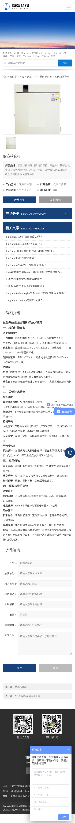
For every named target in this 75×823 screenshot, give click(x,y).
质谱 (53, 56)
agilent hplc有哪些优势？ (22, 258)
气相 (12, 56)
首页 (21, 76)
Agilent (36, 56)
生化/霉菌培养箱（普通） (29, 696)
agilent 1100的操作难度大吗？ (25, 236)
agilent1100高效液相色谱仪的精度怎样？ (31, 251)
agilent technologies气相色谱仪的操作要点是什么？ (37, 293)
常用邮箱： (11, 604)
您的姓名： (11, 583)
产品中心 (32, 76)
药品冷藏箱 (21, 687)
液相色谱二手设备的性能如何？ (26, 286)
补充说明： (11, 635)
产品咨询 (19, 199)
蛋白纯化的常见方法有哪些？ (25, 279)
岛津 (16, 53)
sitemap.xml (28, 809)
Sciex (43, 53)
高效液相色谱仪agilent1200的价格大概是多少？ (35, 272)
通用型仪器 (46, 76)
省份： (13, 614)
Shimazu (25, 53)
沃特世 (62, 53)
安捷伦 (35, 53)
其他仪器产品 (62, 76)
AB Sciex (52, 53)
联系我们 (55, 199)
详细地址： (11, 625)
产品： (13, 563)
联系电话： (11, 594)
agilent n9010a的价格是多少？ (25, 243)
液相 (5, 56)
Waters (45, 56)
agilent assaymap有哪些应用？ (25, 300)
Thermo (27, 56)
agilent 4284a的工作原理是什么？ (27, 265)
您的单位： (11, 573)
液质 (19, 56)
